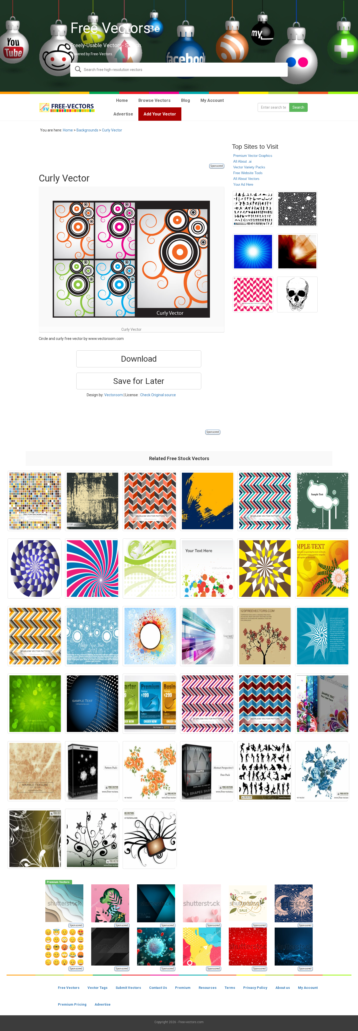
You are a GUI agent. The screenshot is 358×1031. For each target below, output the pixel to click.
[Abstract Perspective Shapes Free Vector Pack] (206, 771)
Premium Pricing (72, 1004)
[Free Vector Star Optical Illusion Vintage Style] (263, 568)
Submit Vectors (128, 988)
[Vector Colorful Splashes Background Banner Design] (206, 568)
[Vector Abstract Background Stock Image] (297, 252)
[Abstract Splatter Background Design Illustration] (149, 636)
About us (282, 988)
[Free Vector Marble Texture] (34, 771)
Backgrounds (87, 130)
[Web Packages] (149, 704)
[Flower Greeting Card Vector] (321, 568)
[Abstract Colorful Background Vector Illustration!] (321, 704)
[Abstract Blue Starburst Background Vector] (253, 252)
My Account (308, 988)
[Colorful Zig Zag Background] (263, 501)
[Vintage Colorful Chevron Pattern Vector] (263, 704)
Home (68, 130)
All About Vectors (246, 179)
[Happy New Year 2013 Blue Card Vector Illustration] (91, 636)
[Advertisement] (134, 151)
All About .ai (242, 161)
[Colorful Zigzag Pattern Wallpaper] (149, 501)
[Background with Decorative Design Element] (321, 636)
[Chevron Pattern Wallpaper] (253, 295)
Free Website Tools (248, 173)
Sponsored (216, 165)
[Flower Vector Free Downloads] (149, 771)
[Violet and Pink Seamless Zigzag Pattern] (206, 704)
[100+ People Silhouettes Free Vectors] (253, 209)
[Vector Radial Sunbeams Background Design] (91, 568)
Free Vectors (68, 988)
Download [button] (139, 359)
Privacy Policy (255, 988)
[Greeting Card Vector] (263, 636)
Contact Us (158, 988)
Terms (230, 988)
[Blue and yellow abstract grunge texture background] (206, 501)
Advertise (103, 1004)
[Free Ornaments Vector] (149, 839)
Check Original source (158, 395)
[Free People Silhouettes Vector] (263, 771)
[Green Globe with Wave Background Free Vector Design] (149, 568)
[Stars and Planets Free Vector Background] (297, 209)
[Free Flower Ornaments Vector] (34, 839)
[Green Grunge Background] (34, 704)
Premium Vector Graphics (252, 156)
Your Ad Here (243, 184)
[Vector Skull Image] (297, 295)
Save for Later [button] (138, 381)
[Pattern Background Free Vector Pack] (91, 771)
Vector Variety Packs (249, 167)
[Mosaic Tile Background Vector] (34, 501)
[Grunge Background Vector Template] (91, 501)
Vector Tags (97, 988)
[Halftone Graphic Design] (91, 704)
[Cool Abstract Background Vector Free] (206, 636)
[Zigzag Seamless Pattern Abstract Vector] (34, 636)
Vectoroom (113, 395)
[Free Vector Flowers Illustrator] (321, 771)
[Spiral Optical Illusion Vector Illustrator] (34, 568)
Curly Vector (112, 130)
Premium (183, 988)
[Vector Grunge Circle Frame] (321, 501)
